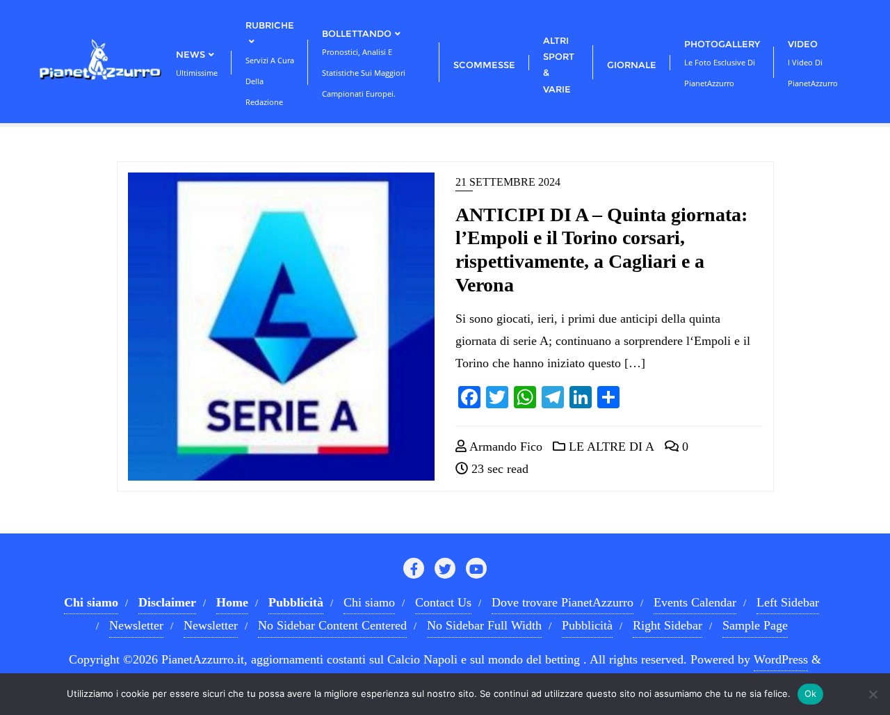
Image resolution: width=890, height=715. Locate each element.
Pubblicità (587, 625)
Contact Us (443, 602)
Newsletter (136, 625)
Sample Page (755, 625)
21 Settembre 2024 (507, 182)
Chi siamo (369, 602)
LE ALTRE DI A (609, 446)
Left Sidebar (787, 602)
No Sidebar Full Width (484, 625)
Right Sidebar (667, 625)
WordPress (781, 659)
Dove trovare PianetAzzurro (562, 602)
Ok (810, 693)
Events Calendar (695, 602)
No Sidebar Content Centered (332, 625)
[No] (873, 694)
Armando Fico (504, 446)
